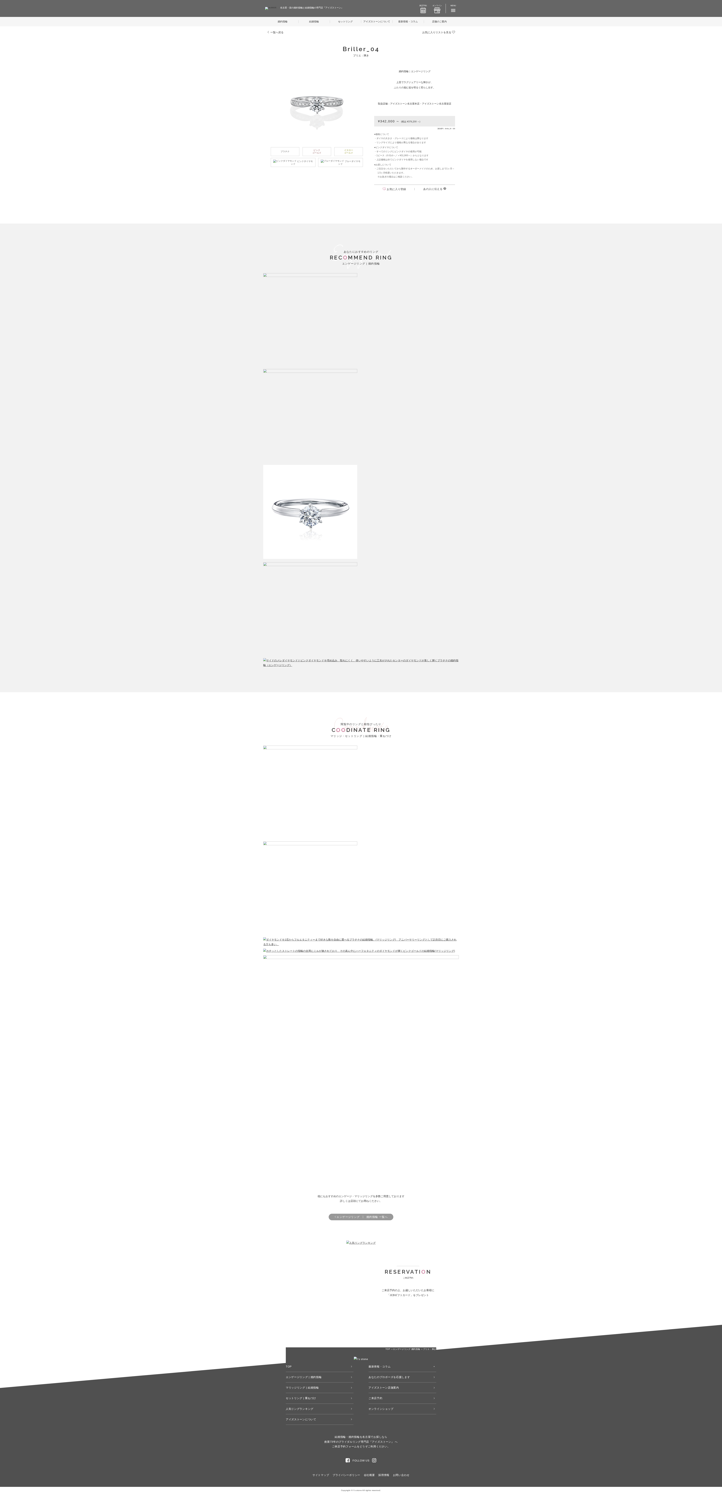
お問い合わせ (401, 1475)
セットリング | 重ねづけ (301, 1398)
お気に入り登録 (396, 189)
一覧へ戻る (277, 32)
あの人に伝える (433, 188)
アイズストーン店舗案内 (384, 1387)
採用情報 (383, 1475)
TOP (289, 1366)
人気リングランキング (299, 1408)
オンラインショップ (381, 1408)
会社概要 (369, 1475)
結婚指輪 (314, 21)
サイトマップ (320, 1475)
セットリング (345, 21)
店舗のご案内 (439, 21)
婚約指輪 (282, 21)
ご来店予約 (375, 1398)
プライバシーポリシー (346, 1475)
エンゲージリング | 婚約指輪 (304, 1377)
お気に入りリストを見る (437, 32)
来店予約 (423, 6)
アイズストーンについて (376, 21)
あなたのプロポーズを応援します (389, 1377)
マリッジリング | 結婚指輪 (302, 1387)
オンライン (437, 6)
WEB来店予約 (388, 1316)
